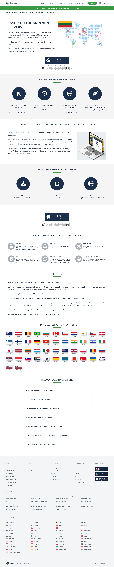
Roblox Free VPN (11, 509)
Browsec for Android (60, 68)
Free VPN (53, 473)
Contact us (78, 473)
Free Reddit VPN (11, 501)
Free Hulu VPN (35, 498)
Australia (11, 522)
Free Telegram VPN (61, 501)
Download (93, 3)
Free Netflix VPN (86, 498)
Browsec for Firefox (46, 68)
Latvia (85, 536)
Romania (61, 541)
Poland (36, 541)
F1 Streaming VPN (36, 496)
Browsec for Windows (64, 68)
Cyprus (11, 528)
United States (88, 549)
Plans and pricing (33, 468)
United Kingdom (63, 549)
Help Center (78, 479)
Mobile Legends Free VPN (38, 506)
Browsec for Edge (50, 68)
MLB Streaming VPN (87, 504)
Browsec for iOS (57, 68)
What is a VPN (55, 471)
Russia (86, 541)
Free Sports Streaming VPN (39, 501)
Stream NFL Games (36, 509)
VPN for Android (10, 476)
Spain (35, 546)
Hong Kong (87, 530)
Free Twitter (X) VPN (12, 504)
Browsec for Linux (70, 68)
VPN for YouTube (61, 509)
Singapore (36, 544)
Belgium (61, 522)
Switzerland (87, 546)
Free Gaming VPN (11, 498)
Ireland (86, 533)
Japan (60, 536)
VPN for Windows (11, 479)
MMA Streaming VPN (12, 506)
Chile (60, 525)
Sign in (84, 3)
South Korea (12, 546)
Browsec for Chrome (43, 68)
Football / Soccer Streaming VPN (66, 496)
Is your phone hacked (57, 479)
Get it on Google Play (101, 474)
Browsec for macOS (67, 68)
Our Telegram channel (81, 482)
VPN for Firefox (10, 471)
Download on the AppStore (101, 479)
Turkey (10, 549)
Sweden (61, 546)
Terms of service (103, 563)
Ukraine (36, 549)
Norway (11, 541)
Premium (51, 3)
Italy (35, 536)
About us (77, 468)
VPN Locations (60, 3)
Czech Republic (38, 528)
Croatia (86, 525)
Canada (36, 525)
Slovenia (61, 544)
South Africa (87, 544)
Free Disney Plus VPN (87, 496)
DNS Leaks (9, 496)
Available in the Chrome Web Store (101, 469)
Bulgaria (11, 525)
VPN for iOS (9, 473)
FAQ (76, 476)
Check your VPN (55, 476)
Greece (61, 530)
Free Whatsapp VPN (37, 504)
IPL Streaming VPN (61, 504)
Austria (36, 522)
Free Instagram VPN (62, 498)
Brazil (85, 522)
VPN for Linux (10, 485)
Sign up (77, 3)
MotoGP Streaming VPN (63, 506)
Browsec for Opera (53, 68)
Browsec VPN (12, 133)
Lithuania (11, 538)
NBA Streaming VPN (87, 506)
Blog (76, 471)
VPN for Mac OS (11, 482)
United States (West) (14, 552)
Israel (10, 536)
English (103, 3)
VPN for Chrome (11, 468)
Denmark (61, 528)
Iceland (36, 533)
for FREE (59, 60)
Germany (36, 530)
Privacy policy (93, 563)
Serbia (10, 544)
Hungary (11, 533)
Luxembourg (37, 538)
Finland (86, 528)
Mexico (61, 538)
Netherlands (87, 538)
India (60, 533)
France (11, 530)
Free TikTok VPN (86, 501)
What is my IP (55, 468)
